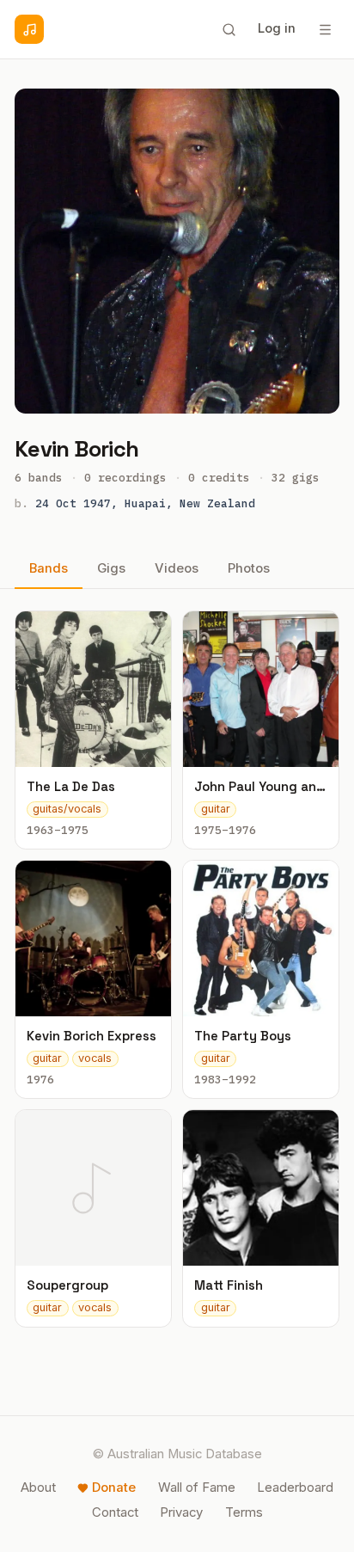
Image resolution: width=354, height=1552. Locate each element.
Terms (244, 1512)
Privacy (181, 1512)
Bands (48, 568)
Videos (176, 568)
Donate (114, 1487)
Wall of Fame (196, 1487)
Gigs (111, 568)
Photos (249, 568)
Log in (277, 28)
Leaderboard (295, 1487)
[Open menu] (324, 29)
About (38, 1487)
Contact (115, 1512)
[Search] (228, 29)
